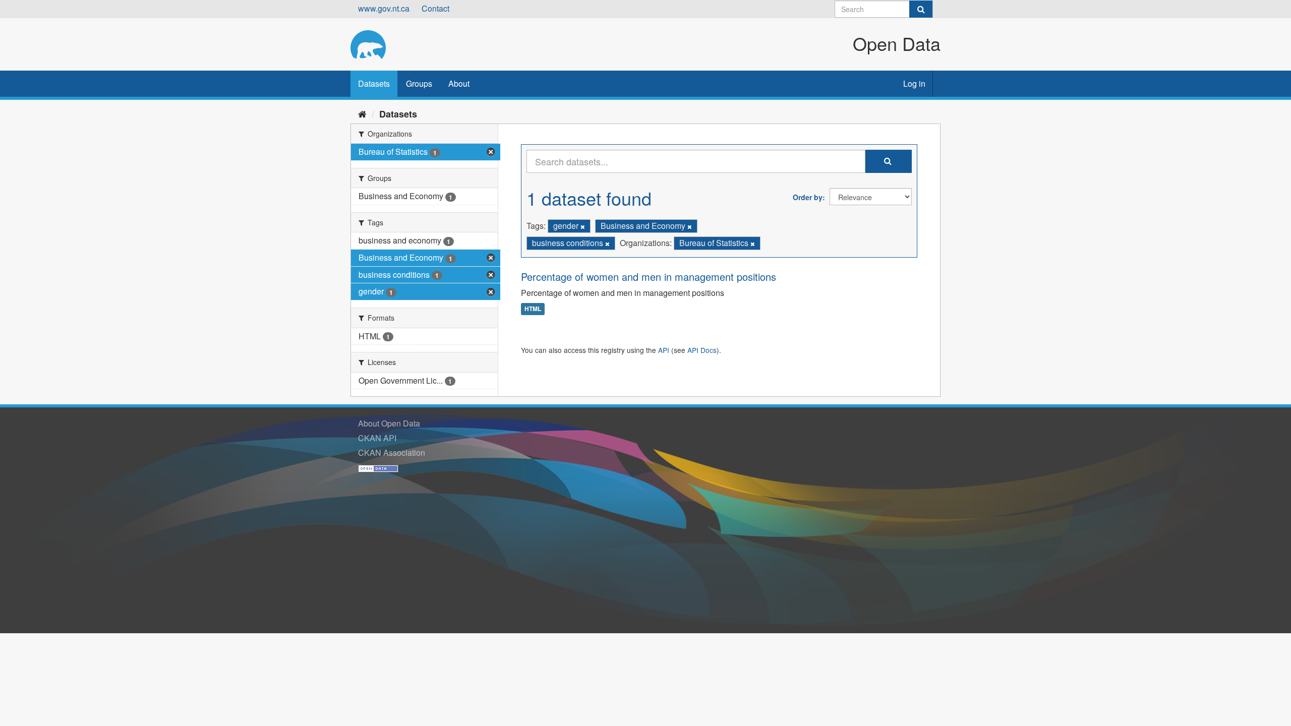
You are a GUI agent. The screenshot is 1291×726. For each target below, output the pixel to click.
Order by (808, 197)
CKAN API (377, 438)
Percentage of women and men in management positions (648, 276)
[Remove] (582, 226)
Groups (419, 83)
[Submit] (920, 9)
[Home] (362, 113)
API (663, 350)
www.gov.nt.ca (383, 8)
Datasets (374, 83)
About (459, 83)
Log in (914, 83)
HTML (532, 309)
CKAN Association (391, 452)
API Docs (702, 350)
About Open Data (389, 423)
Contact (435, 8)
